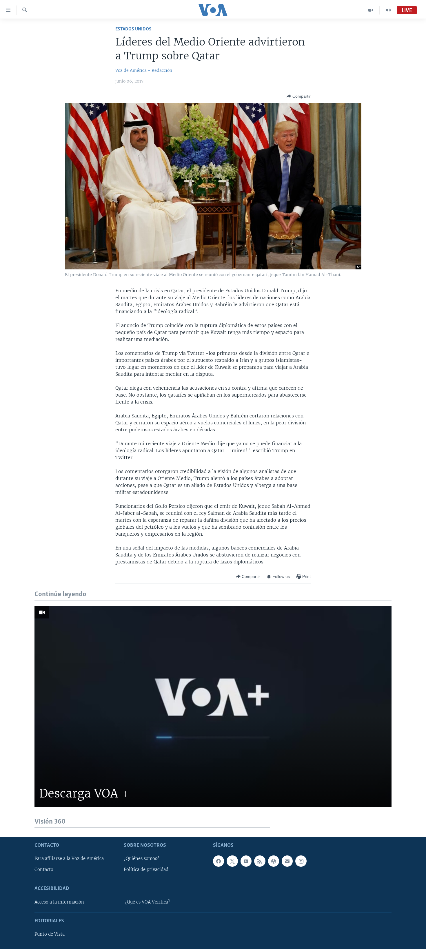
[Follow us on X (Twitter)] (232, 860)
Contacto (43, 869)
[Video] (371, 10)
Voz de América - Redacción (143, 70)
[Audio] (388, 10)
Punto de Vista (49, 934)
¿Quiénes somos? (141, 858)
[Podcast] (273, 860)
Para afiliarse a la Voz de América (69, 858)
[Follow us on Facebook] (218, 860)
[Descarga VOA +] (213, 706)
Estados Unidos (133, 29)
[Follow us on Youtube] (246, 860)
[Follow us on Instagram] (300, 860)
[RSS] (259, 860)
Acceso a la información (59, 902)
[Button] (299, 96)
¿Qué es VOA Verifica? (147, 902)
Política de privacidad (146, 869)
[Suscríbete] (287, 860)
